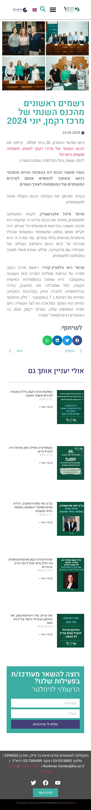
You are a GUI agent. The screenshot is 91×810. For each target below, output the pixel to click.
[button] (53, 9)
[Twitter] (33, 782)
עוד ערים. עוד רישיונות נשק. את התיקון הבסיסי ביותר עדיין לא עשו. (32, 619)
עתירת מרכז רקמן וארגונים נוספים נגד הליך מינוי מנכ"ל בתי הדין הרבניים (31, 563)
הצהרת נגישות (29, 766)
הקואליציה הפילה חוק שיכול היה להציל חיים (31, 449)
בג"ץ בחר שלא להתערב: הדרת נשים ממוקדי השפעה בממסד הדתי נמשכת (33, 507)
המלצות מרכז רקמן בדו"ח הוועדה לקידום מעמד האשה (31, 393)
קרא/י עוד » (46, 407)
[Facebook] (45, 782)
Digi (73, 802)
